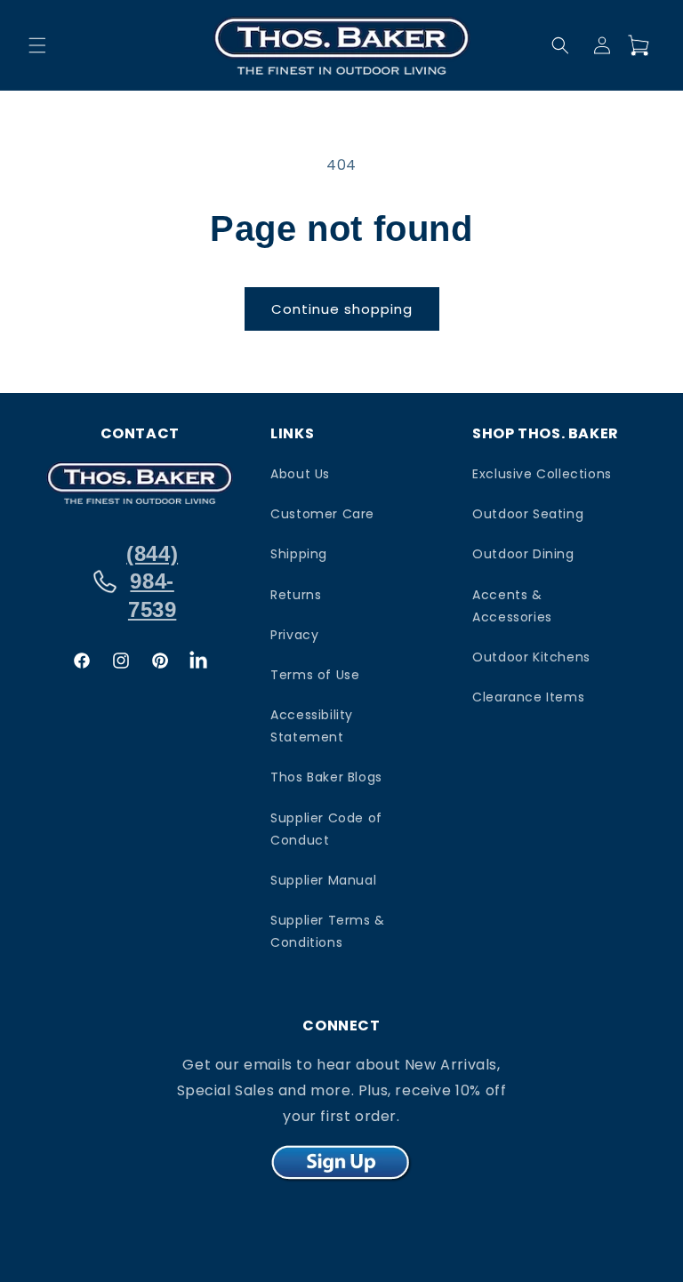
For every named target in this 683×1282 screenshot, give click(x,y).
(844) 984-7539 (152, 581)
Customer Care (322, 514)
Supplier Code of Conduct (326, 829)
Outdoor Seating (527, 514)
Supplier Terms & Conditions (327, 931)
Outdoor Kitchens (531, 657)
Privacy (294, 635)
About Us (300, 474)
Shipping (298, 554)
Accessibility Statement (311, 726)
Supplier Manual (323, 880)
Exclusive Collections (542, 474)
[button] (37, 45)
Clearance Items (528, 697)
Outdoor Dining (523, 554)
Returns (295, 595)
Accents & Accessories (512, 606)
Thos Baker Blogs (326, 777)
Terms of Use (314, 675)
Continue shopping (342, 309)
